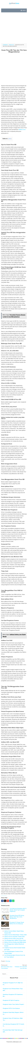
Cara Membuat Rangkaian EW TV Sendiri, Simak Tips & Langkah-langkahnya (18, 910)
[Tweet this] (5, 901)
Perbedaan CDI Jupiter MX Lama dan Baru (21, 966)
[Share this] (2, 901)
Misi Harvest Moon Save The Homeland (6, 966)
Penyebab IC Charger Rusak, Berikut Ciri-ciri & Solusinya (17, 923)
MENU (24, 10)
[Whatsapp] (13, 901)
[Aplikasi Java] (14, 3)
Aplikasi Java (22, 129)
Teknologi (8, 961)
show (10, 138)
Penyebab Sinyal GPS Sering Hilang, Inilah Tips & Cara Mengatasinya (17, 917)
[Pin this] (8, 901)
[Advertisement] (14, 28)
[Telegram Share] (10, 901)
